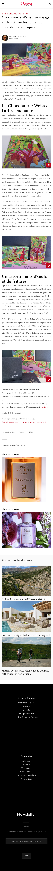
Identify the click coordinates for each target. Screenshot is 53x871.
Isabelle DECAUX (18, 36)
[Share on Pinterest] (48, 165)
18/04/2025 (13, 39)
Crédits (26, 710)
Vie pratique (26, 779)
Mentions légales (26, 703)
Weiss (31, 432)
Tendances (26, 768)
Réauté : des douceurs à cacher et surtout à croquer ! (24, 422)
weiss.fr (45, 407)
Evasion (26, 765)
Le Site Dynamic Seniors (26, 717)
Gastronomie (9, 14)
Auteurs (26, 706)
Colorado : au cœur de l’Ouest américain (24, 599)
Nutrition (23, 14)
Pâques (21, 432)
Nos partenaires (26, 713)
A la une (26, 761)
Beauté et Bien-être (26, 775)
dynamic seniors (9, 432)
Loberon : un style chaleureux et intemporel (26, 635)
